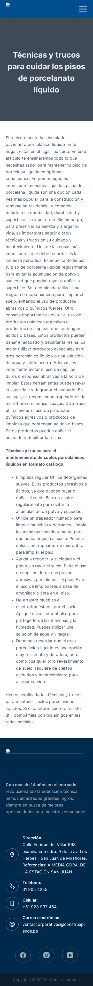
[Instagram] (46, 955)
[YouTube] (70, 955)
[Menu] (83, 9)
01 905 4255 (35, 889)
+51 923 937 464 (39, 906)
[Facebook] (23, 955)
